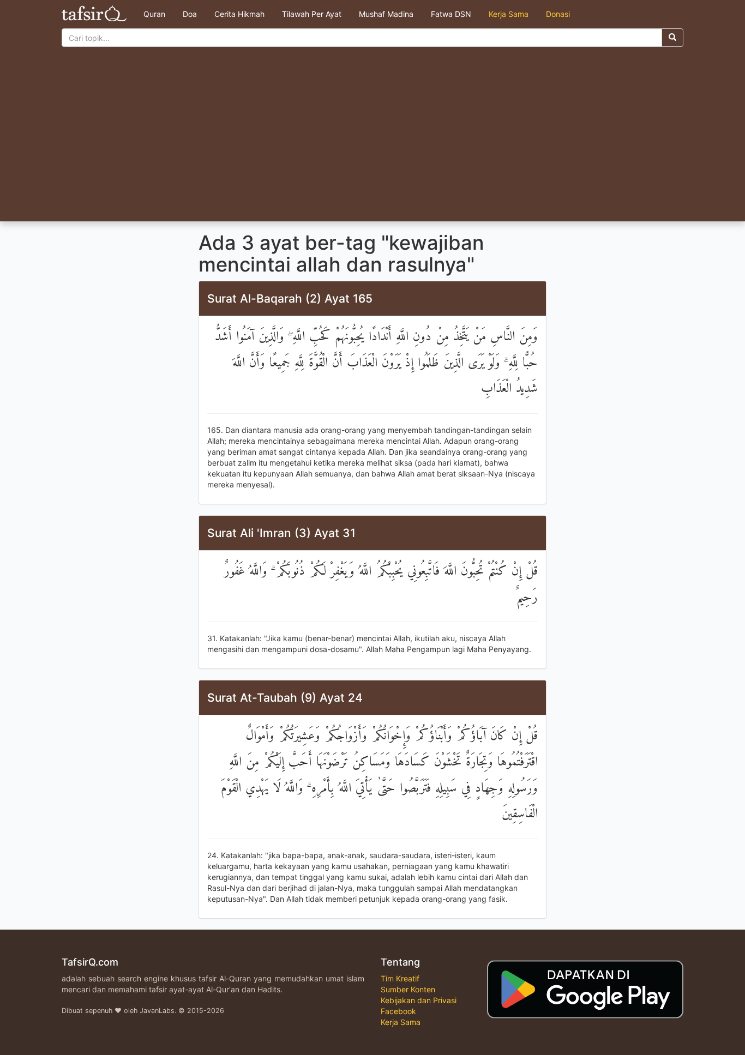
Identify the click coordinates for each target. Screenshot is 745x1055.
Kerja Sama (508, 14)
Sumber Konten (408, 989)
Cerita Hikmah (239, 14)
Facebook (398, 1011)
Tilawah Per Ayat (311, 14)
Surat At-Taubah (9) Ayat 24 (285, 697)
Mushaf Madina (386, 14)
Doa (190, 14)
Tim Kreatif (400, 978)
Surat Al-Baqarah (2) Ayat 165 (289, 298)
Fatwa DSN (451, 14)
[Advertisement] (372, 139)
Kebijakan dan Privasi (418, 1000)
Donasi (558, 14)
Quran (154, 14)
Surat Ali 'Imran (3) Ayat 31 (281, 533)
